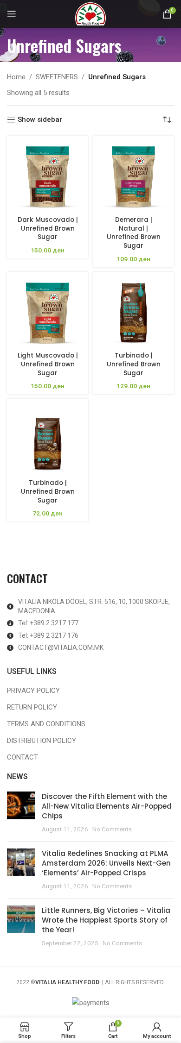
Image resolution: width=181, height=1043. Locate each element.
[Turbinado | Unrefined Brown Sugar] (133, 312)
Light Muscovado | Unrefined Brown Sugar (48, 364)
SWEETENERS (57, 77)
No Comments (112, 829)
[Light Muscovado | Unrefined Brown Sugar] (48, 312)
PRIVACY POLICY (33, 690)
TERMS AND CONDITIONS (46, 724)
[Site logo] (90, 13)
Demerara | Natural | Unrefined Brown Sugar (134, 233)
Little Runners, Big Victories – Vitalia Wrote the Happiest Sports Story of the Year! (106, 920)
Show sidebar (40, 119)
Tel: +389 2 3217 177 (48, 623)
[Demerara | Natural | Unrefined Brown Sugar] (133, 176)
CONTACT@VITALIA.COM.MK (60, 647)
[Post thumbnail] (21, 813)
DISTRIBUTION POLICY (41, 740)
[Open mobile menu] (11, 14)
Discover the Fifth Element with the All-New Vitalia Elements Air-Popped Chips (107, 806)
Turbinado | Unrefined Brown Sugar (134, 364)
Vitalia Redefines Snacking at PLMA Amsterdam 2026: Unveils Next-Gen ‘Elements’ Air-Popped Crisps (106, 863)
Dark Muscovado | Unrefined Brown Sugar (48, 228)
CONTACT (22, 757)
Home (16, 77)
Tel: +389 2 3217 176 (48, 635)
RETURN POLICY (32, 707)
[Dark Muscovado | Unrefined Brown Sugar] (48, 176)
